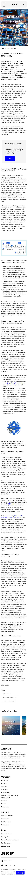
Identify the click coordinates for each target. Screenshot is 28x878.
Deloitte (12, 504)
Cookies (3, 874)
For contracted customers (9, 840)
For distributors (6, 843)
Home (2, 10)
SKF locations (5, 822)
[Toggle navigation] (4, 4)
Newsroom (4, 807)
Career (3, 804)
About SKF (4, 780)
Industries (8, 10)
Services (4, 786)
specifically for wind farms (16, 383)
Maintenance (22, 10)
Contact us (4, 825)
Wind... (15, 10)
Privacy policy (21, 869)
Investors (4, 801)
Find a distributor (7, 816)
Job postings (5, 846)
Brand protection (7, 834)
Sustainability (5, 792)
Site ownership (5, 871)
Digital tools (5, 819)
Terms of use (13, 869)
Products (4, 783)
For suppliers (5, 837)
